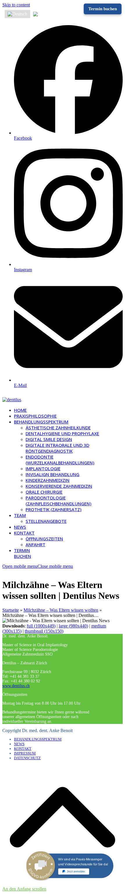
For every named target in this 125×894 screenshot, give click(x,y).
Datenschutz (27, 758)
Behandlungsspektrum (38, 739)
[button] (37, 566)
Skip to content (16, 4)
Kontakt (22, 748)
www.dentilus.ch (16, 686)
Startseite (10, 610)
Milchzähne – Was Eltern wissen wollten (61, 610)
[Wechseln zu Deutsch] (17, 14)
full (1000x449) (41, 625)
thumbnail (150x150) (44, 631)
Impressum (25, 753)
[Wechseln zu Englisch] (43, 14)
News (19, 744)
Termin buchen (102, 8)
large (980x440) (73, 625)
